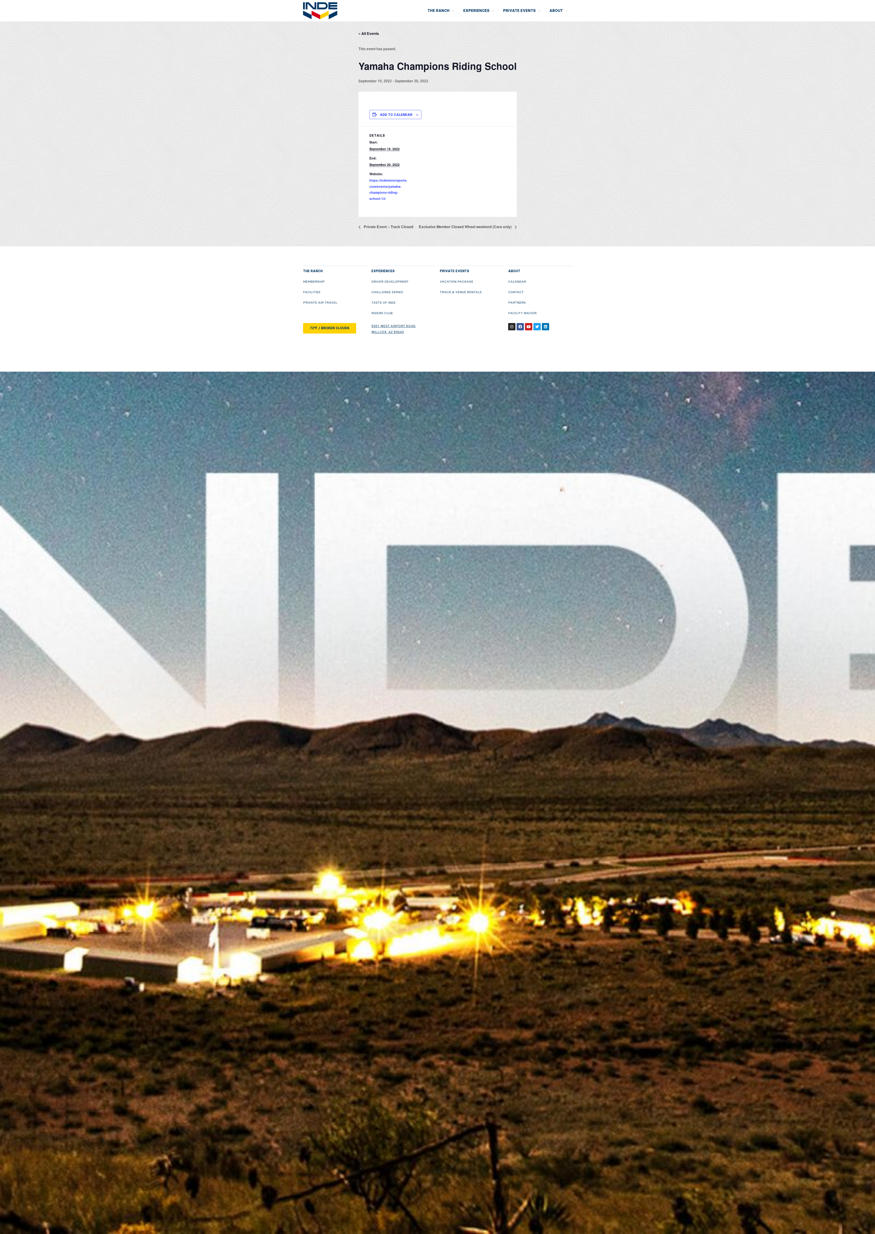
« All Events (368, 33)
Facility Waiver (522, 313)
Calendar (517, 282)
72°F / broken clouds (329, 328)
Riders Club (382, 313)
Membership (314, 282)
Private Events (519, 10)
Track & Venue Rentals (461, 292)
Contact (516, 292)
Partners (517, 303)
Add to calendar (396, 115)
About (556, 10)
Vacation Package (456, 282)
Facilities (311, 292)
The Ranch (438, 10)
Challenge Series (387, 292)
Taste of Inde (383, 303)
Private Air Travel (320, 303)
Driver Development (390, 282)
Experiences (476, 10)
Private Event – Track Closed (388, 226)
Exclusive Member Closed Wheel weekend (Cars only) (465, 226)
